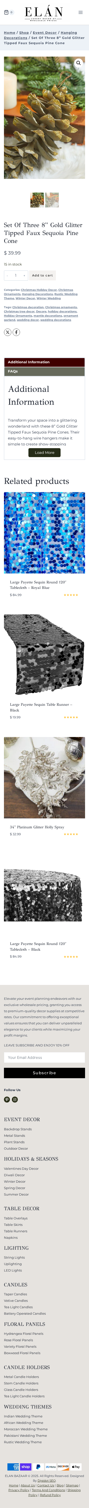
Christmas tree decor (19, 311)
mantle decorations (48, 315)
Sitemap (72, 1485)
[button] (78, 63)
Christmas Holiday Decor (39, 290)
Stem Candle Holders (21, 1383)
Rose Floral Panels (18, 1340)
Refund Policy (50, 1495)
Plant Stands (14, 1142)
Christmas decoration (28, 307)
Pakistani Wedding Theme (25, 1436)
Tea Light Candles (18, 1307)
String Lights (14, 1257)
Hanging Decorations (37, 294)
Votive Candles (16, 1301)
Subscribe (44, 1073)
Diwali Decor (14, 1175)
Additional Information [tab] (29, 362)
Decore (41, 311)
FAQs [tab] (13, 371)
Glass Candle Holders (21, 1390)
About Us (28, 1485)
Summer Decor (16, 1194)
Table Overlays (15, 1218)
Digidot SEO (47, 1480)
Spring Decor (14, 1188)
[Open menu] (80, 12)
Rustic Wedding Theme (23, 1442)
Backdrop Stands (18, 1129)
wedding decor (28, 320)
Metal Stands (14, 1136)
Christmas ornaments (61, 307)
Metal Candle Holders (21, 1377)
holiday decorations (62, 311)
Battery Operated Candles (25, 1313)
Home (13, 1485)
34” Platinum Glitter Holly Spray (37, 827)
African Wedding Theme (23, 1423)
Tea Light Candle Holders (24, 1396)
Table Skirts (13, 1225)
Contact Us (45, 1485)
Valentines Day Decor (21, 1169)
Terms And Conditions (48, 1490)
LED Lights (13, 1270)
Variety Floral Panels (20, 1346)
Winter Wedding (49, 298)
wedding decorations (55, 320)
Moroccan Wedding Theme (26, 1429)
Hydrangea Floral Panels (23, 1334)
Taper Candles (15, 1294)
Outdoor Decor (16, 1148)
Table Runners (15, 1231)
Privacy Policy (18, 1490)
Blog (60, 1485)
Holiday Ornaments (18, 315)
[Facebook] (16, 332)
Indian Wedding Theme (23, 1416)
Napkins (11, 1238)
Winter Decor (25, 298)
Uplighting (13, 1264)
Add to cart (42, 275)
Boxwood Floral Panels (22, 1353)
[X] (7, 332)
